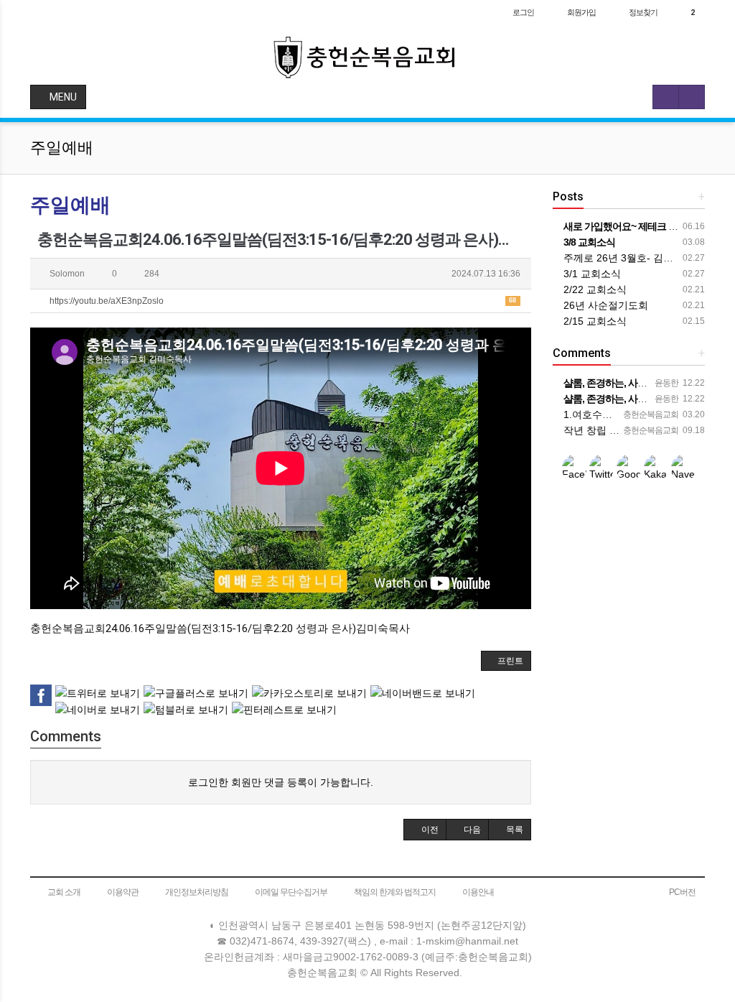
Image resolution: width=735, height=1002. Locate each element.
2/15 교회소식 (594, 321)
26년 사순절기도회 (604, 305)
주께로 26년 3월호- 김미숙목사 (632, 258)
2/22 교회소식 (594, 289)
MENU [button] (62, 97)
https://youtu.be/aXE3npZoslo (281, 301)
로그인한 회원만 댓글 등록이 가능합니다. (280, 782)
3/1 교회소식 (591, 273)
